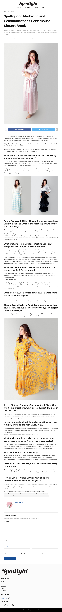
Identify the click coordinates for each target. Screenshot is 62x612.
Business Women (12, 491)
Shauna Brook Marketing (41, 493)
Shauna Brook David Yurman (11, 493)
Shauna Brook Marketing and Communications (16, 495)
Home (5, 11)
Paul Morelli (21, 491)
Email (6, 547)
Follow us (4, 598)
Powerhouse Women (30, 491)
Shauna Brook (40, 491)
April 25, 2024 (17, 38)
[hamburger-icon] (2, 4)
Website (34, 547)
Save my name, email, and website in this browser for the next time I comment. (26, 553)
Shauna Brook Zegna (44, 495)
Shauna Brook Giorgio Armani (27, 493)
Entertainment (11, 11)
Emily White (8, 38)
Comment (7, 521)
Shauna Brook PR (33, 495)
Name (6, 540)
